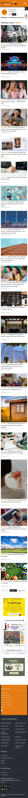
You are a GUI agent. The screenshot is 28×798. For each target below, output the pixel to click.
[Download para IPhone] (14, 789)
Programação (4, 755)
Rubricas (3, 760)
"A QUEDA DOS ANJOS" (20, 739)
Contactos (3, 707)
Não (10, 14)
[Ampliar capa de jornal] (14, 635)
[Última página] (15, 590)
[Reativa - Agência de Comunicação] (14, 607)
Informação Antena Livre (7, 758)
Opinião (3, 762)
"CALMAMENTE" (5, 743)
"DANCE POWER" (19, 726)
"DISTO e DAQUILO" (20, 729)
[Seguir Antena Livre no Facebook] (2, 710)
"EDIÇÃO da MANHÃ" (6, 723)
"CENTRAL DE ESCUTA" (20, 723)
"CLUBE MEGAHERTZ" (6, 739)
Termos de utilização (6, 705)
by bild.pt (3, 795)
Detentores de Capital (6, 697)
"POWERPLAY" (18, 737)
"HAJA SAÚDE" (4, 746)
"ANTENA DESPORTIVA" (20, 732)
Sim (14, 14)
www (8, 653)
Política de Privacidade (6, 702)
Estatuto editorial (5, 695)
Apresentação (4, 693)
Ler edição (21, 653)
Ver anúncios (4, 772)
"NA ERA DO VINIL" (5, 737)
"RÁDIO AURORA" (5, 729)
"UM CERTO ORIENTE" (20, 743)
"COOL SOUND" (5, 726)
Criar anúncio (4, 774)
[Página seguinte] (11, 590)
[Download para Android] (13, 785)
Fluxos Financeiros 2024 (6, 700)
